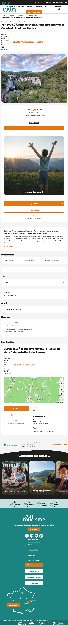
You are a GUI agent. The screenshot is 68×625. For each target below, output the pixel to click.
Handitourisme (37, 2)
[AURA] (58, 623)
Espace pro (47, 2)
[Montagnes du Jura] (44, 623)
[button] (59, 9)
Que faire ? (44, 504)
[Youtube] (36, 535)
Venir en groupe (33, 540)
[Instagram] (31, 535)
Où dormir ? (17, 504)
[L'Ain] (9, 9)
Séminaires (56, 2)
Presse (30, 545)
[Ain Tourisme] (22, 623)
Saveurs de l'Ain (33, 550)
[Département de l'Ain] (32, 623)
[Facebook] (27, 535)
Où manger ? (30, 504)
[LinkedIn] (41, 535)
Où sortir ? (56, 504)
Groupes (64, 2)
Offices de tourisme (34, 560)
